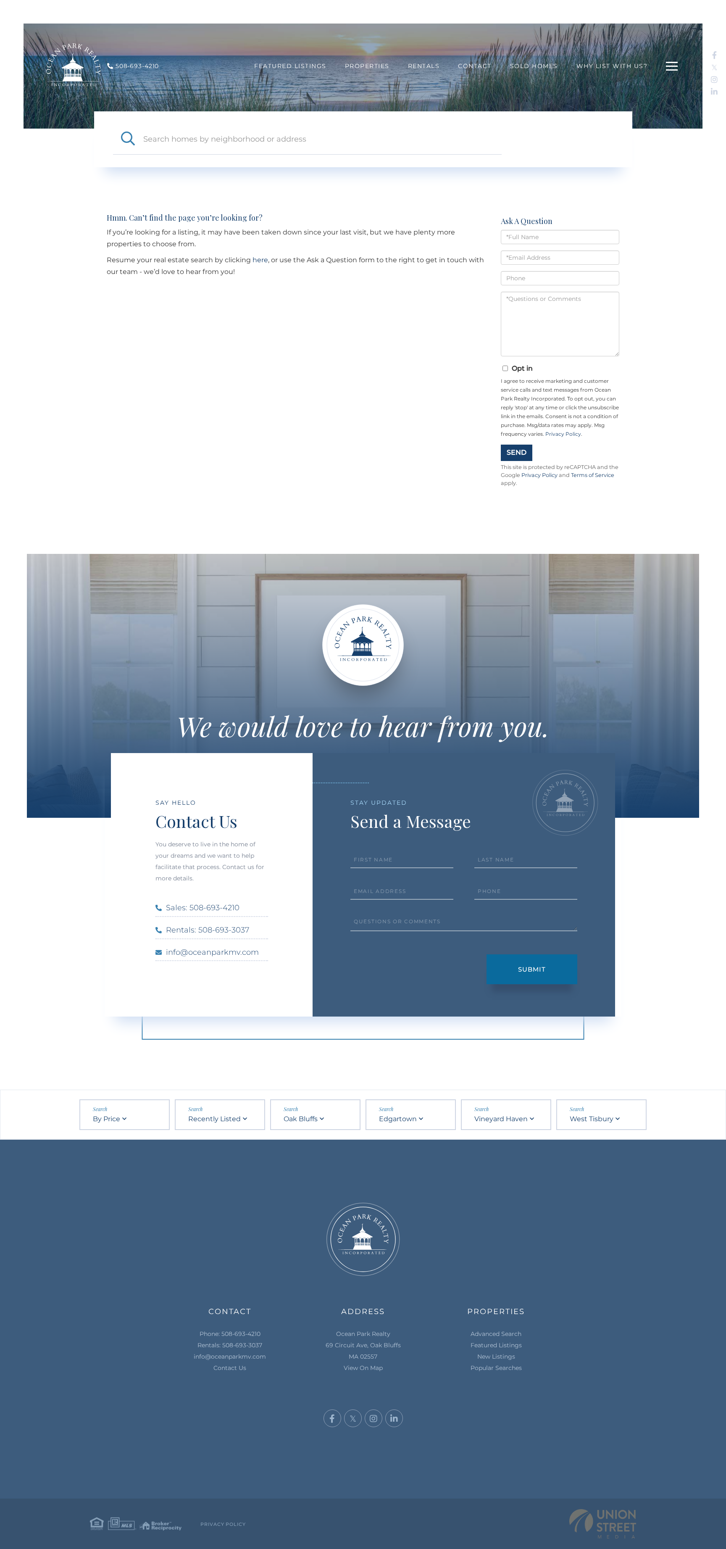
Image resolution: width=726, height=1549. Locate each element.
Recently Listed (214, 1119)
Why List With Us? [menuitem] (612, 66)
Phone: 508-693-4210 (230, 1334)
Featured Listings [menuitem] (290, 66)
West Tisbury (591, 1119)
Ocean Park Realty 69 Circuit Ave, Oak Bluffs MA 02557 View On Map (363, 1351)
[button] (128, 139)
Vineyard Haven (501, 1119)
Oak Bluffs (301, 1119)
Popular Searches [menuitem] (496, 1368)
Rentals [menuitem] (424, 66)
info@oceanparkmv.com (212, 952)
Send (516, 452)
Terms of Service (592, 475)
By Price (106, 1119)
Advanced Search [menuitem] (496, 1334)
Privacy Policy (563, 434)
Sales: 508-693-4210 (202, 907)
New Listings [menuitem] (496, 1356)
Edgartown (398, 1119)
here (260, 260)
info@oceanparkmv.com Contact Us (230, 1362)
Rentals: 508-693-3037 (207, 930)
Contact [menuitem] (475, 66)
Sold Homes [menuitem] (534, 66)
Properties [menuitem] (367, 66)
